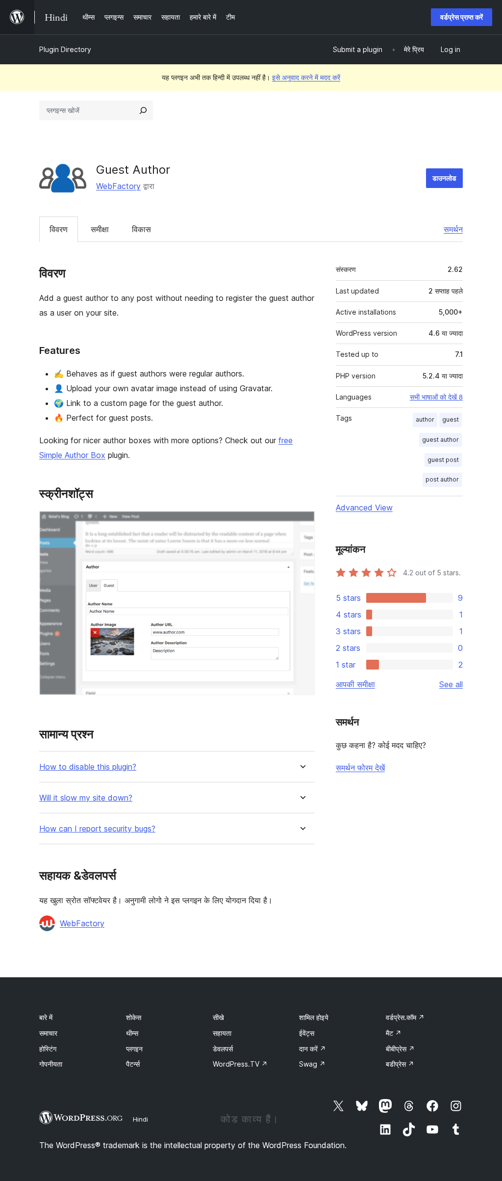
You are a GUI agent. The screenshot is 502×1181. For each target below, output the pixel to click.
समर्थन (453, 229)
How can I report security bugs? (97, 828)
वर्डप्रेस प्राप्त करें (461, 17)
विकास (141, 229)
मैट (394, 1033)
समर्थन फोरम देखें (360, 768)
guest (450, 419)
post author (442, 479)
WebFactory (118, 186)
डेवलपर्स (223, 1049)
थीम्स (132, 1033)
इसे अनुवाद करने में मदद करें (306, 77)
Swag (312, 1064)
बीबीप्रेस (400, 1049)
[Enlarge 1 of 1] (301, 524)
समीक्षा (100, 229)
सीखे (218, 1017)
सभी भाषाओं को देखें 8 (436, 397)
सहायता (222, 1033)
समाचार (48, 1033)
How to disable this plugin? (87, 767)
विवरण (59, 229)
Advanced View (364, 507)
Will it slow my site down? (85, 798)
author (425, 419)
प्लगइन (134, 1049)
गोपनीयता (50, 1064)
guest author (440, 439)
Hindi (140, 1119)
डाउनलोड (444, 178)
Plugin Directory (65, 49)
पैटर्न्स (133, 1064)
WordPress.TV (240, 1064)
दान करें (312, 1049)
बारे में (45, 1017)
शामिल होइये (313, 1017)
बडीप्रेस (400, 1064)
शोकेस (133, 1017)
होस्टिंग (47, 1049)
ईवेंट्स (306, 1033)
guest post (443, 459)
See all (451, 684)
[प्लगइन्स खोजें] (143, 110)
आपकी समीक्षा (355, 684)
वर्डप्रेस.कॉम (405, 1017)
